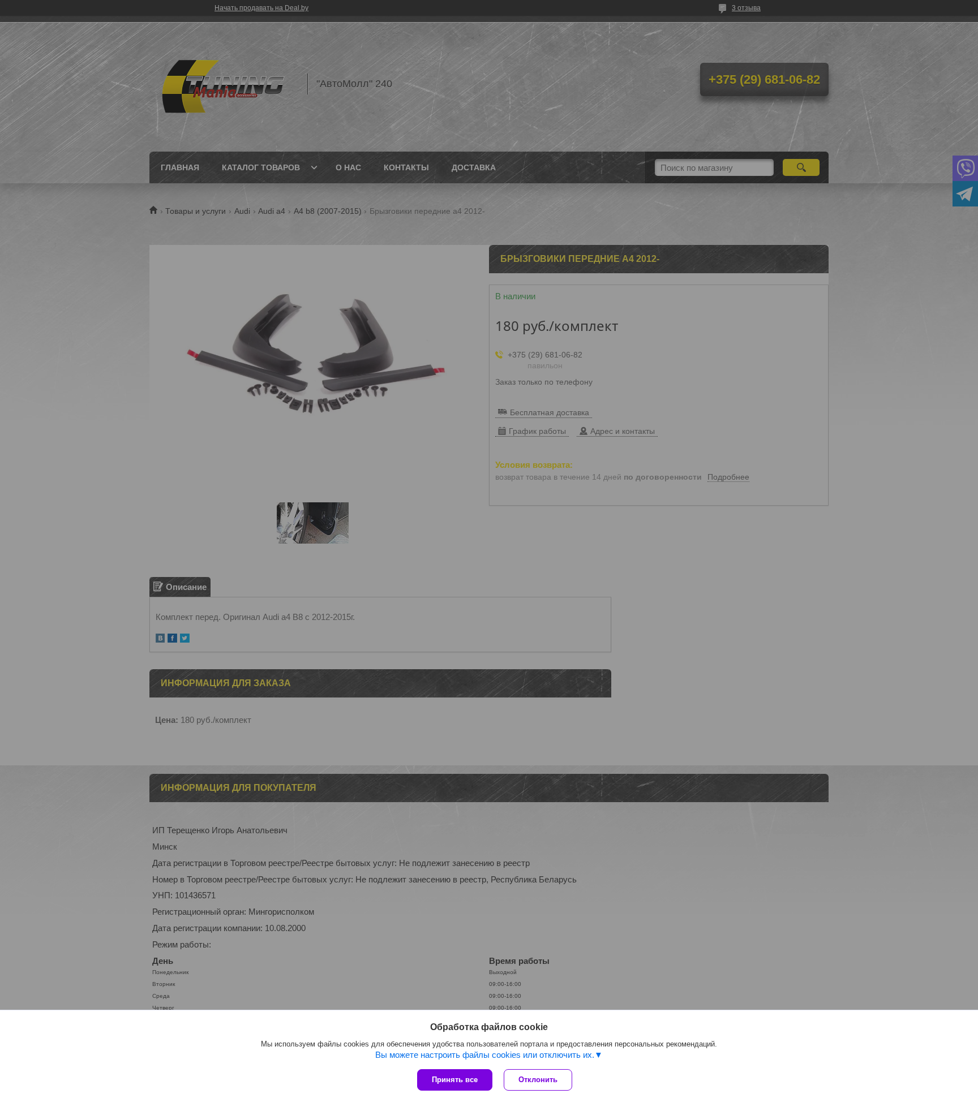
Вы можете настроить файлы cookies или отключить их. (484, 1055)
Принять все (455, 1079)
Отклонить (537, 1079)
